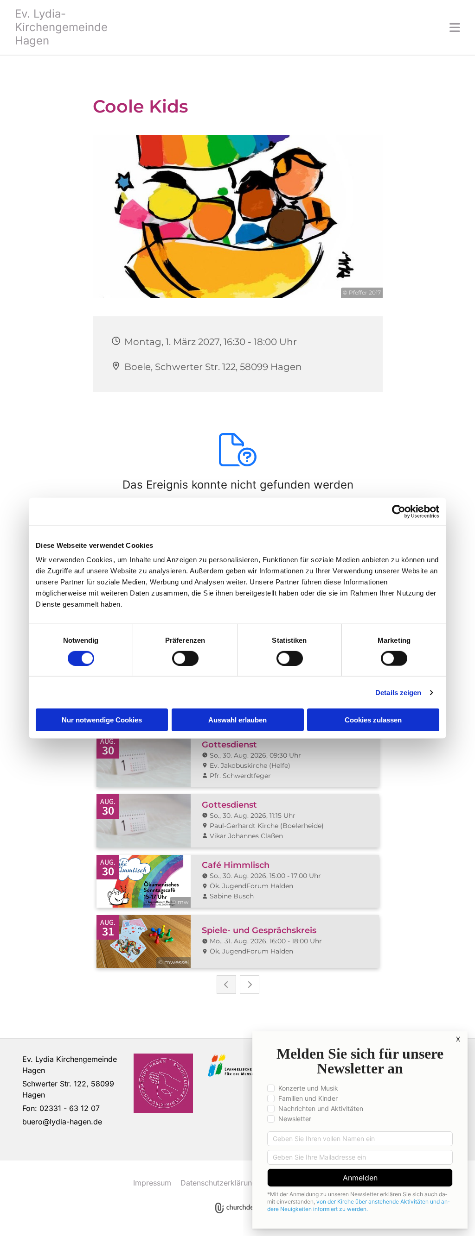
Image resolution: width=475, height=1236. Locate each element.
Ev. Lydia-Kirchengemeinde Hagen (61, 27)
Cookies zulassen (373, 720)
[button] (293, 27)
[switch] (185, 658)
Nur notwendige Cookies (102, 720)
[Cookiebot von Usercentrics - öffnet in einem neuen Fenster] (398, 511)
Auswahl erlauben (237, 720)
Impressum (152, 1182)
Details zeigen (398, 692)
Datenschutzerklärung (218, 1182)
